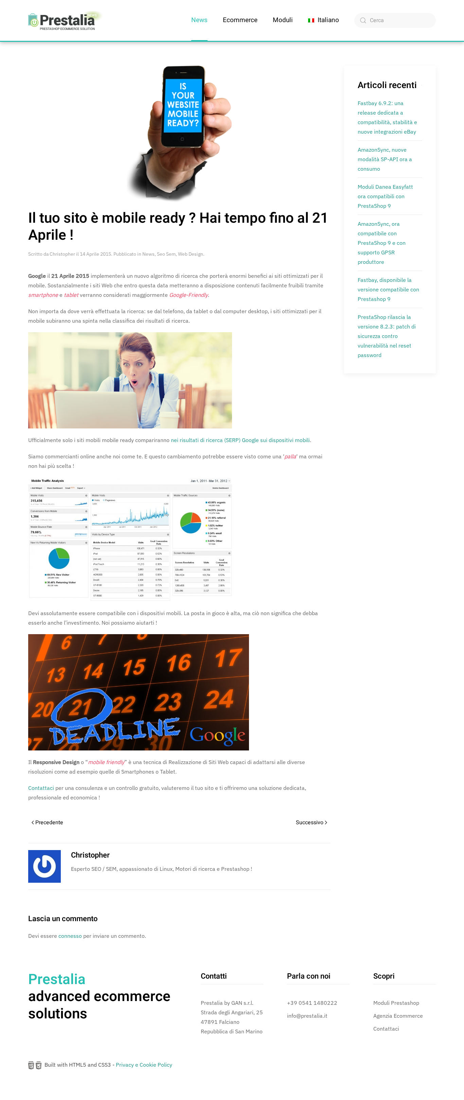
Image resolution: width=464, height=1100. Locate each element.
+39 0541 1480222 (312, 1002)
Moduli (283, 20)
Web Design (190, 254)
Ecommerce (240, 20)
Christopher (62, 254)
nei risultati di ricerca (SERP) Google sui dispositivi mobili (240, 440)
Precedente (49, 822)
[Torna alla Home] (65, 20)
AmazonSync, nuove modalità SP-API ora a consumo (385, 159)
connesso (70, 935)
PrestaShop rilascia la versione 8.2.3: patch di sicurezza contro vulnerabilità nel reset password (387, 336)
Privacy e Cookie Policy (144, 1064)
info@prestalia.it (307, 1015)
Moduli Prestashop (396, 1002)
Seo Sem (166, 254)
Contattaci (41, 787)
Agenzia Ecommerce (398, 1015)
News (199, 20)
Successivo (309, 822)
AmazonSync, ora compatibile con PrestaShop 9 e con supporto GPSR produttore (382, 242)
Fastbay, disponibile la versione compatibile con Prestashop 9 (388, 289)
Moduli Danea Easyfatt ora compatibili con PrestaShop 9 (385, 196)
